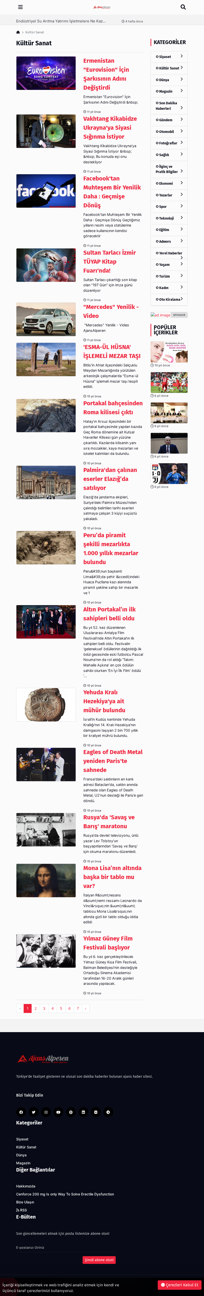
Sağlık (163, 155)
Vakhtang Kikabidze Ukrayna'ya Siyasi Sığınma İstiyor (110, 127)
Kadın (163, 288)
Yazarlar (165, 195)
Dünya (163, 80)
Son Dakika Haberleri (166, 106)
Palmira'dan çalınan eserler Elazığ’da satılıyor (110, 479)
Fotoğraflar (167, 143)
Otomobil (166, 132)
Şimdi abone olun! (99, 1260)
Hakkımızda (25, 1186)
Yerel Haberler (170, 253)
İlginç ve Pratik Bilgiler (167, 169)
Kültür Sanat (168, 68)
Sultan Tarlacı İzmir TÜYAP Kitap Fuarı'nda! (109, 261)
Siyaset (164, 57)
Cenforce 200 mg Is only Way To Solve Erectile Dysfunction (65, 1194)
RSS (23, 1210)
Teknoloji (166, 218)
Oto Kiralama (169, 299)
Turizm (164, 276)
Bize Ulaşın (25, 1202)
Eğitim (163, 230)
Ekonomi (165, 183)
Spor (162, 207)
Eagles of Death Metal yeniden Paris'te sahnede (113, 761)
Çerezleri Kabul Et (181, 1285)
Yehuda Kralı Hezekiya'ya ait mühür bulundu (104, 701)
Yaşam (164, 265)
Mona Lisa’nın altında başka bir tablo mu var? (112, 877)
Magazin (165, 91)
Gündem (165, 120)
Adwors (164, 241)
